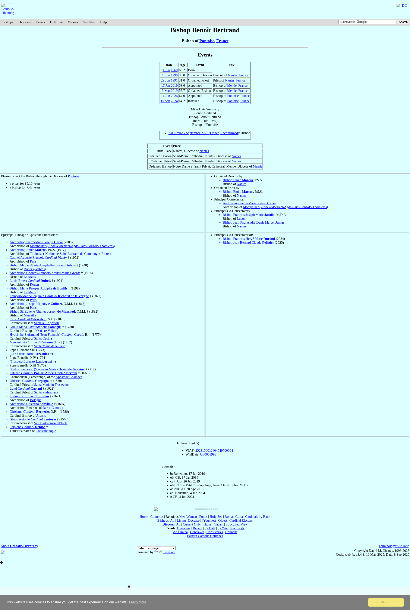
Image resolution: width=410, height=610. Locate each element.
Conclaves (197, 532)
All (172, 520)
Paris (33, 261)
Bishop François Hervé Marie (249, 238)
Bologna (35, 400)
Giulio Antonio (33, 419)
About (19, 546)
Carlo (28, 319)
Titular (207, 524)
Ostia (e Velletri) (47, 330)
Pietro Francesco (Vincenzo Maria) (48, 369)
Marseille (30, 315)
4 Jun (166, 96)
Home (144, 516)
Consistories (214, 532)
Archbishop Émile (28, 250)
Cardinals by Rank (257, 516)
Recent (197, 528)
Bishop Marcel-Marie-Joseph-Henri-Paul (43, 265)
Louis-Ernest (30, 280)
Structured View (237, 524)
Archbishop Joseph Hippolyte (36, 304)
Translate (169, 552)
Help (103, 22)
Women (191, 516)
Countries (156, 516)
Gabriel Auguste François (38, 257)
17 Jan (165, 85)
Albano (41, 415)
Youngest (209, 520)
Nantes (232, 75)
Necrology (237, 528)
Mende (232, 85)
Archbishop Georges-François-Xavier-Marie (45, 273)
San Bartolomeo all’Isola (50, 423)
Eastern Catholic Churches (205, 536)
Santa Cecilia (43, 338)
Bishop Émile (238, 180)
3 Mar (166, 90)
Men (182, 516)
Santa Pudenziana (46, 392)
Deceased (194, 520)
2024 (174, 96)
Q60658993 (208, 454)
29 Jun (165, 80)
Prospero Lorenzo (31, 361)
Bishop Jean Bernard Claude (248, 242)
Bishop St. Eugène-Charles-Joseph (42, 311)
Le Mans (30, 277)
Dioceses (24, 22)
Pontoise (206, 41)
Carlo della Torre (30, 354)
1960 (174, 70)
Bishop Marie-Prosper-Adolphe (38, 288)
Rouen (34, 284)
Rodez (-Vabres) (35, 269)
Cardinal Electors (241, 520)
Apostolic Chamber (69, 377)
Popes (203, 516)
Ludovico (29, 396)
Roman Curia (234, 516)
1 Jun (166, 70)
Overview (183, 528)
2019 (174, 85)
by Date (210, 528)
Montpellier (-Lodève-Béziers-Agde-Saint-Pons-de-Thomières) (285, 207)
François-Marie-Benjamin (49, 296)
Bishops (7, 22)
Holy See (56, 22)
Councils (231, 532)
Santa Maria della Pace (49, 346)
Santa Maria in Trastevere (51, 384)
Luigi (26, 388)
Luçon (241, 218)
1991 (174, 80)
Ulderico (30, 381)
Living (181, 520)
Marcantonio (35, 342)
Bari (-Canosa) (53, 408)
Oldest (222, 520)
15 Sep (165, 101)
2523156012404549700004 (214, 450)
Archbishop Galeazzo (31, 404)
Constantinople (46, 431)
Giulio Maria (36, 327)
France (222, 41)
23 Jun (165, 75)
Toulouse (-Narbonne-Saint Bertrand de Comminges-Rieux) (70, 253)
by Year (223, 528)
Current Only (192, 524)
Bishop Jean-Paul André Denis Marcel (253, 222)
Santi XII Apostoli (46, 323)
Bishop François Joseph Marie (249, 215)
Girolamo (29, 411)
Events (40, 22)
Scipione (27, 427)
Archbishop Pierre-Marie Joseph (249, 203)
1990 (174, 75)
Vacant (218, 524)
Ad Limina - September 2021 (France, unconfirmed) (203, 133)
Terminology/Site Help (394, 546)
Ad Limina (180, 532)
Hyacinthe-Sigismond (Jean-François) (46, 334)
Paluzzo (43, 373)
